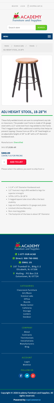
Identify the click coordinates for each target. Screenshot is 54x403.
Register (15, 6)
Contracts (27, 335)
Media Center (27, 305)
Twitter (27, 375)
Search (41, 27)
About (27, 332)
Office (27, 299)
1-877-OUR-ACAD (27, 254)
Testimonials (27, 338)
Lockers (27, 314)
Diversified (18, 142)
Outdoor (27, 317)
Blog (27, 347)
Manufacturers (27, 344)
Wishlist (27, 365)
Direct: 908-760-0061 (27, 258)
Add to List (16, 162)
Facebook (21, 375)
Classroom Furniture (27, 290)
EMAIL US (27, 262)
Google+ (33, 375)
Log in (22, 6)
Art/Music (27, 293)
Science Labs (27, 296)
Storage (27, 311)
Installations (27, 341)
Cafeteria (27, 308)
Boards (27, 302)
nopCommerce (33, 399)
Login (27, 362)
